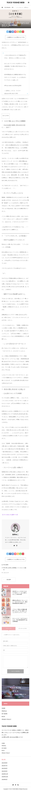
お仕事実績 (13, 567)
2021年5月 (4, 771)
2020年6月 (4, 779)
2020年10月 (5, 776)
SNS (6, 567)
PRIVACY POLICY (6, 719)
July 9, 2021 (15, 93)
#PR (5, 85)
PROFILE (4, 711)
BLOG (3, 716)
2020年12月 (5, 774)
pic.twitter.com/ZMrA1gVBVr (14, 85)
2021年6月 (4, 768)
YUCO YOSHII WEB (15, 2)
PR (8, 26)
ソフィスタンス (20, 567)
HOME (3, 708)
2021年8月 (4, 763)
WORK (6, 564)
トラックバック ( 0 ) (22, 628)
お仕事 (9, 567)
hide (7, 115)
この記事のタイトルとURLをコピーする (15, 37)
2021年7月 (4, 765)
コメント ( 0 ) (8, 628)
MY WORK (4, 713)
